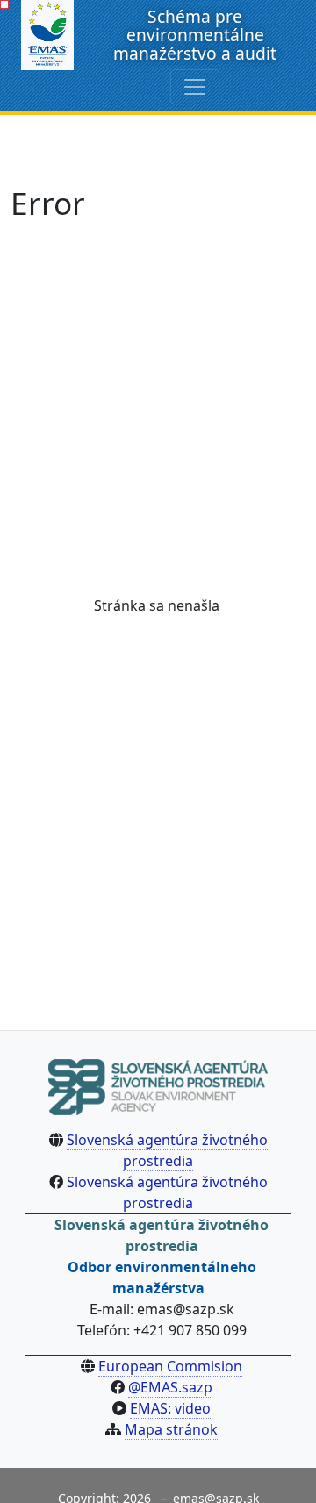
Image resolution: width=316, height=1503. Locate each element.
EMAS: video (170, 1408)
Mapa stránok (171, 1429)
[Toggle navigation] (194, 86)
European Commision (170, 1366)
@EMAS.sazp (170, 1387)
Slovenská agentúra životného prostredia (167, 1150)
